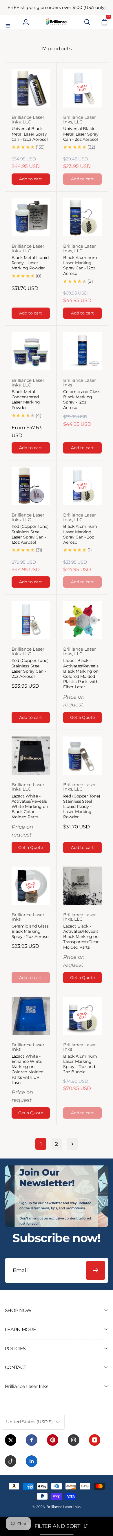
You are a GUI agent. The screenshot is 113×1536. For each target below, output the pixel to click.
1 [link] (41, 1144)
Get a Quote (82, 717)
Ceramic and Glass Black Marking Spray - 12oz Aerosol (81, 399)
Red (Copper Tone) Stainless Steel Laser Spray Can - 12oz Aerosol (30, 534)
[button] (9, 22)
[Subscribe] (95, 1270)
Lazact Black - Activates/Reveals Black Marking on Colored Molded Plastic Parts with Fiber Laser (81, 673)
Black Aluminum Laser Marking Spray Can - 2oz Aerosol (80, 534)
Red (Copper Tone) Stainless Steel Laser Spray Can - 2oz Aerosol (30, 668)
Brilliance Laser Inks (63, 1506)
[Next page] (72, 1144)
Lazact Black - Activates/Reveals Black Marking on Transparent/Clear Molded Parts (81, 937)
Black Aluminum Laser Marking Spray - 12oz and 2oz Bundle (80, 1064)
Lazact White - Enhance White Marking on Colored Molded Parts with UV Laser (27, 1069)
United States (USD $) (29, 1421)
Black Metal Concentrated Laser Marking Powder (26, 399)
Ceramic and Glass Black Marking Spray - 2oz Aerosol (31, 931)
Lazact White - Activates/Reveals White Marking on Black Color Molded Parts (30, 806)
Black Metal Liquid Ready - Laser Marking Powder (30, 263)
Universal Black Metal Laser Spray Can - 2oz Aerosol (81, 134)
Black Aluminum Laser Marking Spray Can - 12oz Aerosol (80, 265)
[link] (57, 7)
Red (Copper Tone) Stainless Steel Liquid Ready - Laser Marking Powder (81, 806)
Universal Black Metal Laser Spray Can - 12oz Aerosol (30, 134)
